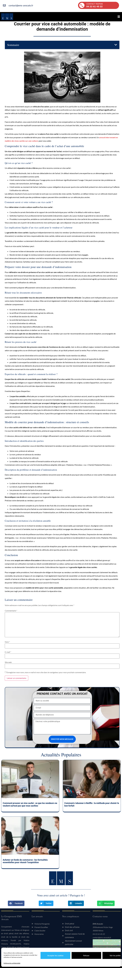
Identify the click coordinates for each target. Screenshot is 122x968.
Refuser (86, 955)
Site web (8, 662)
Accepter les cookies (55, 955)
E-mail (8, 652)
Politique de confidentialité (12, 963)
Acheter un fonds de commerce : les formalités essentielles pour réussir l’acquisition (25, 861)
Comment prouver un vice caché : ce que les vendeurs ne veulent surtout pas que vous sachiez (30, 804)
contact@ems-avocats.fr (102, 937)
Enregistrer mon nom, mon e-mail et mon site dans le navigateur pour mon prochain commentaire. (46, 672)
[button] (119, 16)
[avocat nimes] (7, 16)
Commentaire (11, 611)
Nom (7, 642)
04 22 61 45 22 (99, 934)
